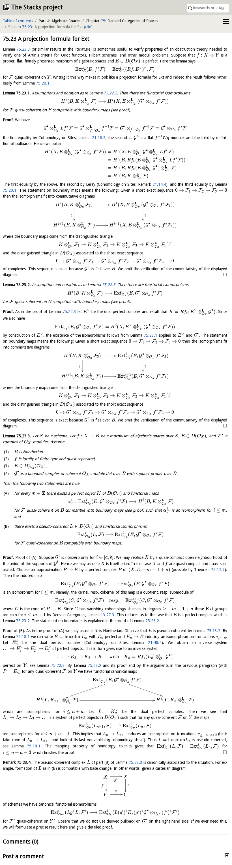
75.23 (27, 27)
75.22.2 (110, 93)
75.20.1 (43, 83)
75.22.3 (108, 284)
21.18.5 (99, 137)
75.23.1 (150, 335)
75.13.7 (213, 630)
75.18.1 (23, 636)
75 (103, 21)
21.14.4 (159, 184)
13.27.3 (107, 615)
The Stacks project (37, 7)
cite (88, 27)
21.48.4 (155, 642)
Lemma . (17, 93)
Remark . (17, 762)
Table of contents (18, 21)
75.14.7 (218, 569)
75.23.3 (23, 49)
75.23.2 (23, 621)
